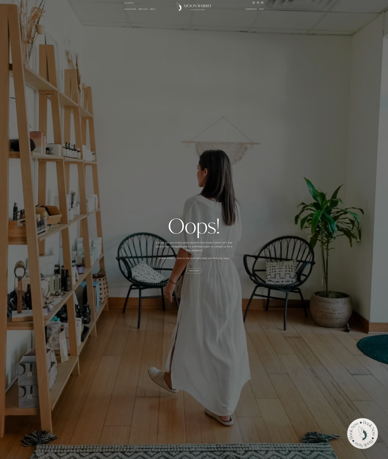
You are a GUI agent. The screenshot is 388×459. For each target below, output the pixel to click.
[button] (362, 433)
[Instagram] (262, 2)
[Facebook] (257, 2)
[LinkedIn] (253, 2)
